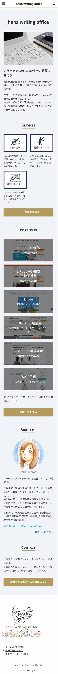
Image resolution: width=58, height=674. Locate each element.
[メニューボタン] (3, 3)
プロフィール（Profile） (17, 653)
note (40, 526)
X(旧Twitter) (13, 526)
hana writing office (29, 3)
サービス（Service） (15, 646)
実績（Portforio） (14, 650)
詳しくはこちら (45, 532)
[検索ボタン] (54, 3)
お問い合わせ (38, 665)
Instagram (29, 526)
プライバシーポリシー (23, 665)
